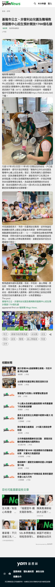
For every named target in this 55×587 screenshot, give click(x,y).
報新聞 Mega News (28, 307)
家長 (13, 339)
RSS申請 (42, 3)
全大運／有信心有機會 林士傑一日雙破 (9, 510)
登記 (5, 339)
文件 (5, 343)
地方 (5, 334)
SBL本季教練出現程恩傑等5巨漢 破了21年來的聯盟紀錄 (27, 534)
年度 (43, 339)
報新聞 (5, 28)
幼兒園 (34, 334)
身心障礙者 (32, 339)
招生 (43, 334)
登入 (50, 3)
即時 (8, 11)
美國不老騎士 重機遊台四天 (44, 534)
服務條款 (17, 571)
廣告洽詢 (40, 571)
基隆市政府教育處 (19, 334)
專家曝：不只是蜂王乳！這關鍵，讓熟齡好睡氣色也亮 (9, 534)
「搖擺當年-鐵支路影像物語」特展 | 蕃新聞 (27, 510)
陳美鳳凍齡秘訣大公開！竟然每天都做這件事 (44, 510)
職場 (21, 339)
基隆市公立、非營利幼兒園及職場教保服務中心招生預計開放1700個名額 (26, 303)
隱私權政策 (29, 571)
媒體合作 (17, 576)
